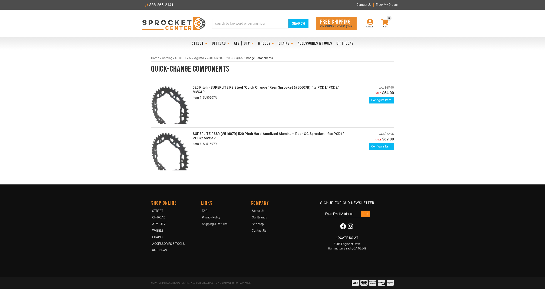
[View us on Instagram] (350, 227)
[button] (260, 23)
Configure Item (381, 100)
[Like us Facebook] (343, 227)
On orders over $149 (336, 23)
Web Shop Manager (239, 283)
